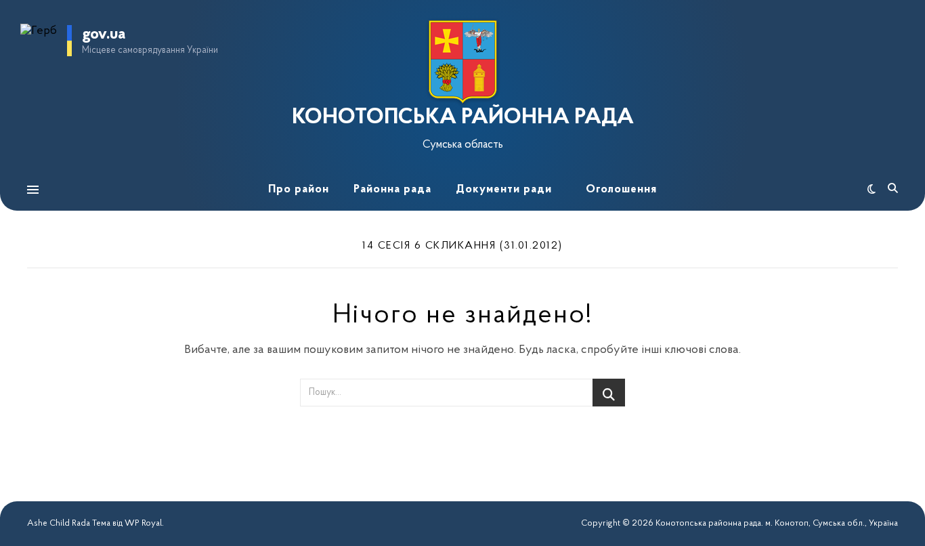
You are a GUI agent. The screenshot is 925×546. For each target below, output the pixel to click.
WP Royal (143, 523)
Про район (298, 189)
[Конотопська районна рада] (462, 62)
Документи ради (504, 189)
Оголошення (621, 189)
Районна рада (392, 189)
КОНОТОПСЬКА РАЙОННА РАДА (463, 118)
